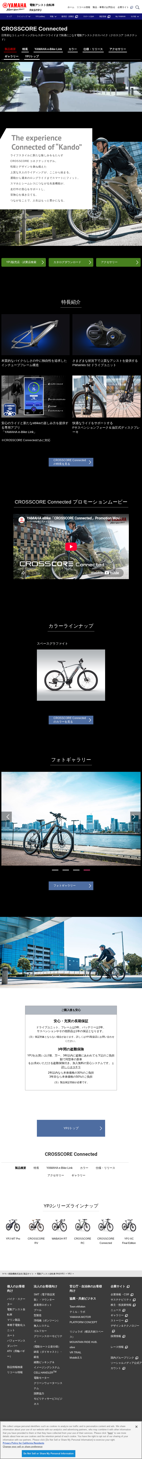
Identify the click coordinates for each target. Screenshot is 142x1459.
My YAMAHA (121, 16)
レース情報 (117, 1346)
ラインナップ (22, 16)
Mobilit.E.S (76, 1357)
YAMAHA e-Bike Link (48, 49)
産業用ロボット (43, 1304)
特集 (52, 16)
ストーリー (117, 1320)
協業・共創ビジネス (83, 1298)
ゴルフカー (40, 1330)
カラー (73, 49)
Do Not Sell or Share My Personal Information (49, 1453)
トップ (9, 16)
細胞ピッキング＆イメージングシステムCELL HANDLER (47, 1367)
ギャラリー (12, 56)
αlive (72, 1347)
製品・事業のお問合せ (104, 7)
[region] (71, 1440)
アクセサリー (117, 49)
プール (38, 1310)
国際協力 (39, 1393)
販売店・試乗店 (68, 16)
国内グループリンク (122, 1357)
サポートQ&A (88, 16)
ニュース (116, 1310)
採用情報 (116, 1336)
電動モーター (41, 1377)
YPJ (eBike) (40, 16)
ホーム (71, 7)
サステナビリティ (121, 1299)
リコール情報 (83, 7)
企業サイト (123, 7)
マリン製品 (13, 1319)
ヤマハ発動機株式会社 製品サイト (18, 1274)
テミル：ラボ (77, 1311)
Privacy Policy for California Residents (23, 1443)
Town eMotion (77, 1306)
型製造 (38, 1315)
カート (11, 1335)
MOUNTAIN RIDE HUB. (83, 1342)
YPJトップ (32, 56)
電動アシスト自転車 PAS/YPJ (50, 1274)
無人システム (41, 1325)
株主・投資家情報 (121, 1304)
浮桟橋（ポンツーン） (47, 1320)
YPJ (69, 1274)
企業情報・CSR (120, 1294)
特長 (25, 49)
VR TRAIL (75, 1352)
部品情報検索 (15, 1367)
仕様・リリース (93, 49)
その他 (133, 16)
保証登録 (102, 16)
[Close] (136, 1427)
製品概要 (10, 49)
